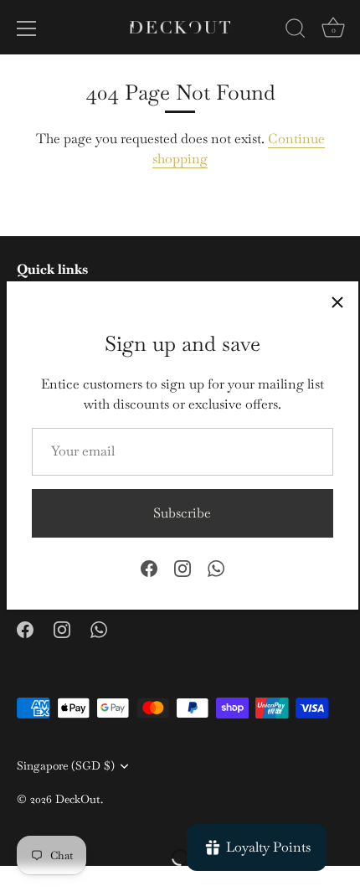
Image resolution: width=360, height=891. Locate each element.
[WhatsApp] (216, 567)
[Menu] (26, 28)
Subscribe (182, 513)
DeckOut (77, 798)
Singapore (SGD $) (66, 766)
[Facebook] (149, 567)
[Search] (295, 31)
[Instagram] (182, 567)
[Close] (337, 302)
